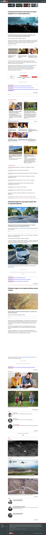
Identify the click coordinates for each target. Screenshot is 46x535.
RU (42, 1)
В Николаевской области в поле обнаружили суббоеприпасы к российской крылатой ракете (21, 367)
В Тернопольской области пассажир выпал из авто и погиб (16, 277)
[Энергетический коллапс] (11, 6)
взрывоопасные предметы (26, 363)
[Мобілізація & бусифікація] (19, 6)
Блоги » (9, 411)
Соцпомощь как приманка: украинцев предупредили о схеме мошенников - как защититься (21, 193)
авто (20, 272)
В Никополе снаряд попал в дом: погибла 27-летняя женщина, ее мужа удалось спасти (21, 87)
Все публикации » (35, 409)
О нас (2, 524)
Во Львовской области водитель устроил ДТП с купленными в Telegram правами (21, 196)
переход (26, 272)
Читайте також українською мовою (27, 15)
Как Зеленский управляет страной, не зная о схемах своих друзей (22, 419)
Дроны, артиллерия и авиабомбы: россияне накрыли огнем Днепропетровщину (20, 85)
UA (41, 1)
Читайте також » (10, 276)
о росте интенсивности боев (26, 65)
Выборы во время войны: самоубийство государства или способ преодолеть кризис (25, 425)
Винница (18, 272)
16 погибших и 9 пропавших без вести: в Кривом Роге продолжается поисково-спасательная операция (21, 177)
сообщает (13, 38)
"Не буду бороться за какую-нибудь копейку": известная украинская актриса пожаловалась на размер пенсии (21, 183)
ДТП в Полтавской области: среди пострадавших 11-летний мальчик (18, 281)
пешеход (29, 272)
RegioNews (24, 38)
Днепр (17, 363)
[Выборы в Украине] (34, 6)
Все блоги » (36, 430)
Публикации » (10, 371)
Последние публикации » (12, 99)
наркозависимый (33, 272)
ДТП (15, 272)
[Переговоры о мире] (26, 6)
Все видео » (36, 496)
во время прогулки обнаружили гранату (28, 357)
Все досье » (36, 519)
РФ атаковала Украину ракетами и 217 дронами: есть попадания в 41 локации (21, 167)
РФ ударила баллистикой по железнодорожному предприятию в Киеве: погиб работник (23, 173)
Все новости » (35, 92)
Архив (2, 527)
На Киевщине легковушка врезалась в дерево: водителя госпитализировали (19, 279)
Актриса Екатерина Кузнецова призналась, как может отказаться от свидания (21, 180)
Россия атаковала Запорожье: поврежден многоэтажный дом (18, 170)
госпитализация (12, 272)
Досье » (9, 498)
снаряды (20, 363)
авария (23, 272)
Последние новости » (11, 165)
